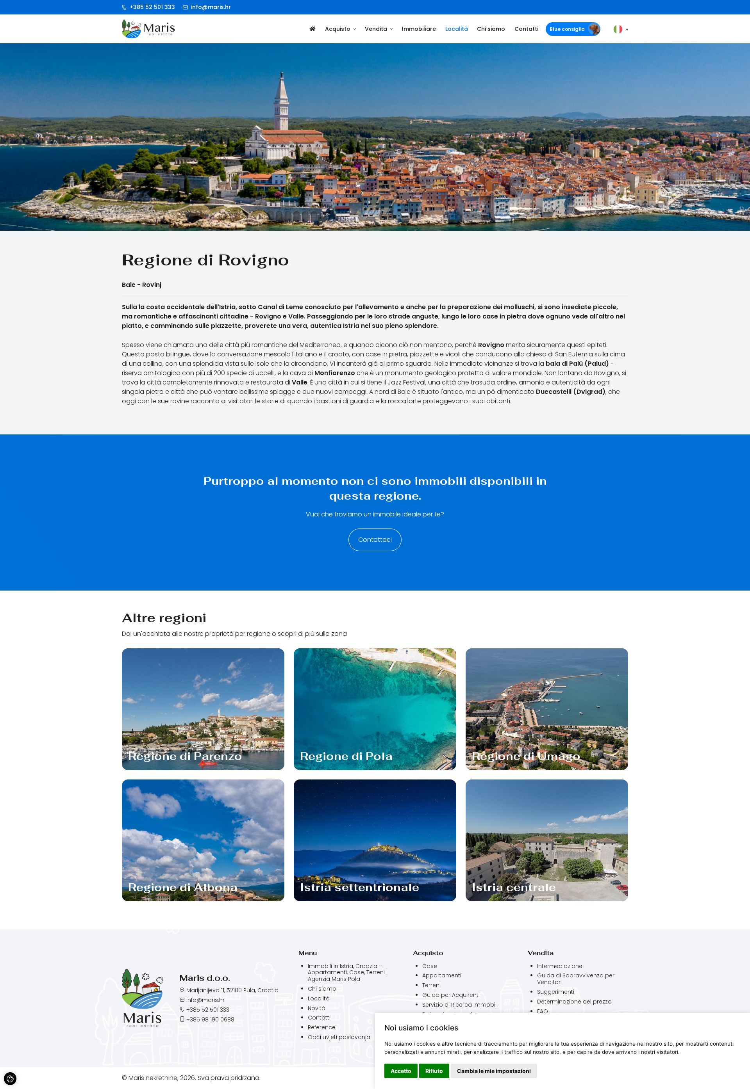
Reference (322, 1027)
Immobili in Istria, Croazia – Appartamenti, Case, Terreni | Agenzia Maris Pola (348, 972)
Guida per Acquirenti (451, 995)
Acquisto (337, 29)
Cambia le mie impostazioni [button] (494, 1071)
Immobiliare (419, 29)
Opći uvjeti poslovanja (339, 1037)
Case (429, 966)
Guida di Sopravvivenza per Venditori (575, 979)
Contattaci (375, 539)
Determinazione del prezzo (574, 1001)
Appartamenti (441, 975)
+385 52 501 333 (151, 7)
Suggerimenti (555, 992)
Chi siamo (491, 29)
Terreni (431, 985)
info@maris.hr (210, 7)
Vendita (376, 29)
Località (456, 29)
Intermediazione (559, 966)
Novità (316, 1008)
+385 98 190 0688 (210, 1019)
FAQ (542, 1011)
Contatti (526, 29)
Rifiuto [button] (434, 1071)
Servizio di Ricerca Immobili (460, 1005)
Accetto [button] (401, 1071)
